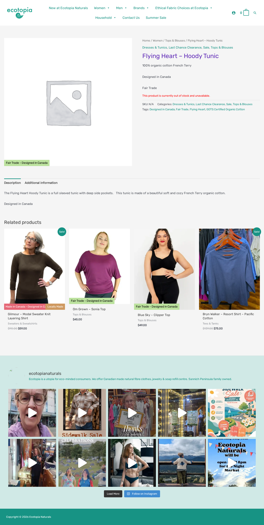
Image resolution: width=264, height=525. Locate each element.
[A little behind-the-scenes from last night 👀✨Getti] (132, 413)
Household (103, 18)
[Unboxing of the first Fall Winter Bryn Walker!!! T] (32, 463)
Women (99, 8)
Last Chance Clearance (185, 47)
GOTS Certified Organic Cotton (225, 109)
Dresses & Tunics (154, 47)
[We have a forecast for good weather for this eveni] (232, 463)
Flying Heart (197, 109)
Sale (206, 47)
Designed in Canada (162, 109)
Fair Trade (182, 109)
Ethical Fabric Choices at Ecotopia (181, 8)
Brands (139, 8)
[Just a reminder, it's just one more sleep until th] (182, 413)
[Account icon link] (234, 13)
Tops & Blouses (175, 40)
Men (119, 8)
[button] (255, 13)
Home (146, 40)
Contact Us (131, 18)
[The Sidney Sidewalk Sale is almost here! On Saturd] (232, 413)
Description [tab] (12, 183)
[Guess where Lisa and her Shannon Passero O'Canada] (182, 463)
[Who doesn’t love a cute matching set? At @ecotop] (132, 463)
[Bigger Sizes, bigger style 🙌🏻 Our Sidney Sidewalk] (82, 413)
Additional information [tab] (41, 183)
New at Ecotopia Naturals (68, 8)
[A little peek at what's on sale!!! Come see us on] (32, 413)
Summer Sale (156, 18)
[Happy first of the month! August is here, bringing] (82, 463)
